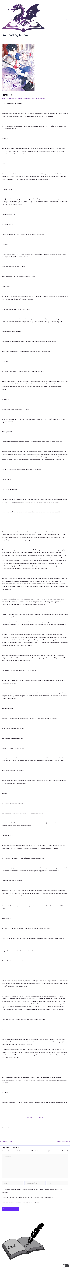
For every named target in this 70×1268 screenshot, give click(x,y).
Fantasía (26, 98)
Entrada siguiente (63, 1141)
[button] (66, 1265)
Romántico (33, 98)
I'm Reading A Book (15, 35)
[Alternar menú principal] (66, 19)
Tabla (41, 1117)
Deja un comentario (8, 98)
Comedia (19, 98)
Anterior (30, 1117)
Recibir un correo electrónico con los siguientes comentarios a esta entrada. (28, 1197)
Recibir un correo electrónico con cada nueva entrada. (21, 1203)
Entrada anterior (6, 1141)
